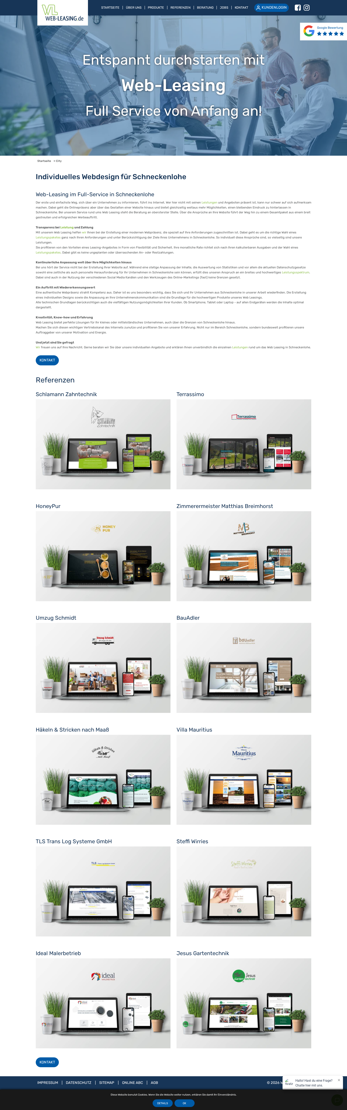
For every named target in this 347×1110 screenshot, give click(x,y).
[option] (173, 85)
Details (162, 1103)
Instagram (307, 8)
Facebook (298, 8)
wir (84, 232)
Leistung (67, 227)
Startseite (110, 7)
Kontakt (241, 7)
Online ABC (133, 1082)
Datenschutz (79, 1082)
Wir (38, 347)
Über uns (134, 7)
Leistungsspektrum (295, 272)
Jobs (224, 7)
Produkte (156, 7)
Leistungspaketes (48, 237)
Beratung (205, 7)
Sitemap (107, 1082)
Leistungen (209, 202)
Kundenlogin (274, 7)
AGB (154, 1082)
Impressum (48, 1082)
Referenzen (180, 7)
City (59, 161)
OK (184, 1103)
